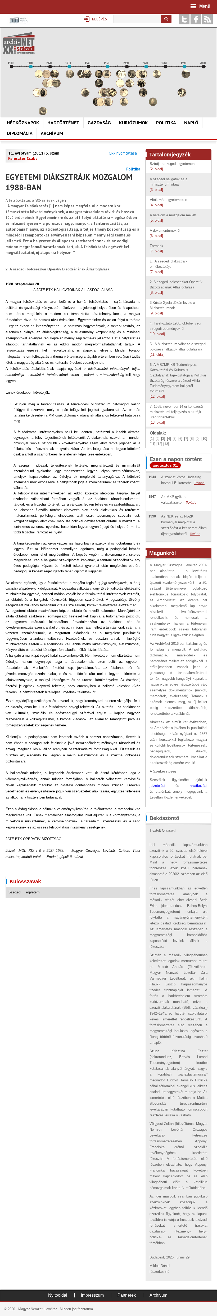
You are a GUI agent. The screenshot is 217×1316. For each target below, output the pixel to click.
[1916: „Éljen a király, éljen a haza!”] (43, 113)
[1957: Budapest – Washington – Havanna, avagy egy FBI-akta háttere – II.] (122, 76)
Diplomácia (20, 133)
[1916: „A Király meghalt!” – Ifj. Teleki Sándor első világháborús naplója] (43, 95)
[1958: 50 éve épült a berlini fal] (124, 95)
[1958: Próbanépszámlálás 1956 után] (124, 104)
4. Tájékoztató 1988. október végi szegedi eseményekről (175, 328)
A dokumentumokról (165, 233)
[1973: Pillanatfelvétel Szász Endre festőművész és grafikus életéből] (153, 104)
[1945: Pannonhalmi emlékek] (99, 86)
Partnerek (126, 1295)
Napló (191, 123)
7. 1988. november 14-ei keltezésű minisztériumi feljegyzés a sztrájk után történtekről (176, 414)
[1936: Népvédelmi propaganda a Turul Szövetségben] (81, 76)
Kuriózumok (133, 123)
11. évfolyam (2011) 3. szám (33, 153)
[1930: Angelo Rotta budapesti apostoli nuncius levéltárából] (70, 76)
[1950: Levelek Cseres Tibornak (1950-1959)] (108, 104)
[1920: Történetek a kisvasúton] (50, 86)
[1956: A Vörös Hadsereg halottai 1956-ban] (120, 86)
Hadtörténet (63, 123)
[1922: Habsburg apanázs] (54, 76)
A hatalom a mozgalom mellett (173, 217)
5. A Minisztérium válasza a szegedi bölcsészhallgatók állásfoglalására (178, 349)
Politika (166, 123)
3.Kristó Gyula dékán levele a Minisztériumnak (172, 308)
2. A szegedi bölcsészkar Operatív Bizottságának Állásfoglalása (176, 287)
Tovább (199, 483)
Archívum (52, 133)
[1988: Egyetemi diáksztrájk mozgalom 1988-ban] (182, 95)
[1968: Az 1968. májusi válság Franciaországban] (143, 95)
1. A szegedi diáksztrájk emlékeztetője (168, 266)
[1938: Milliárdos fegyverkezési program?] (85, 95)
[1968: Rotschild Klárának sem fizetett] (143, 76)
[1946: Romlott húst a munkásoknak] (101, 104)
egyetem (33, 892)
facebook (196, 19)
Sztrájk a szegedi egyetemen (172, 166)
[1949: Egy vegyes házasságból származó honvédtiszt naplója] (106, 76)
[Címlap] (19, 43)
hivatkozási (198, 786)
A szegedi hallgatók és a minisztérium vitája (168, 184)
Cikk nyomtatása (123, 153)
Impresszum (92, 1295)
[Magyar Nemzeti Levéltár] (18, 24)
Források (157, 248)
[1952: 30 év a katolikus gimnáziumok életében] (112, 95)
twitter (184, 19)
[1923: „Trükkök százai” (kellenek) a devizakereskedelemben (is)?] (56, 86)
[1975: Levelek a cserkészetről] (157, 76)
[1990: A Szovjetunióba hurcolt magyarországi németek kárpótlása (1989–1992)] (186, 76)
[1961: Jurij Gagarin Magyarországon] (129, 86)
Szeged (14, 892)
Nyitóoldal (57, 1295)
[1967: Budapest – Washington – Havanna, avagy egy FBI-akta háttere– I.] (141, 86)
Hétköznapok (23, 123)
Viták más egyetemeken (169, 202)
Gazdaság (99, 123)
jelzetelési (157, 786)
